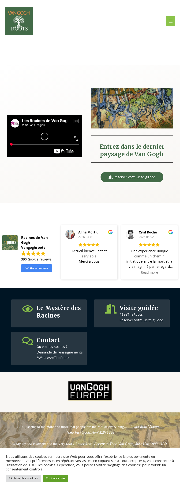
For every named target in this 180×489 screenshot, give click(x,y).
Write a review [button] (37, 268)
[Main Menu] (170, 21)
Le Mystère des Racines (59, 311)
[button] (132, 177)
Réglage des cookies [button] (23, 478)
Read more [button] (149, 272)
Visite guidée (139, 308)
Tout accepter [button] (55, 478)
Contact (48, 340)
